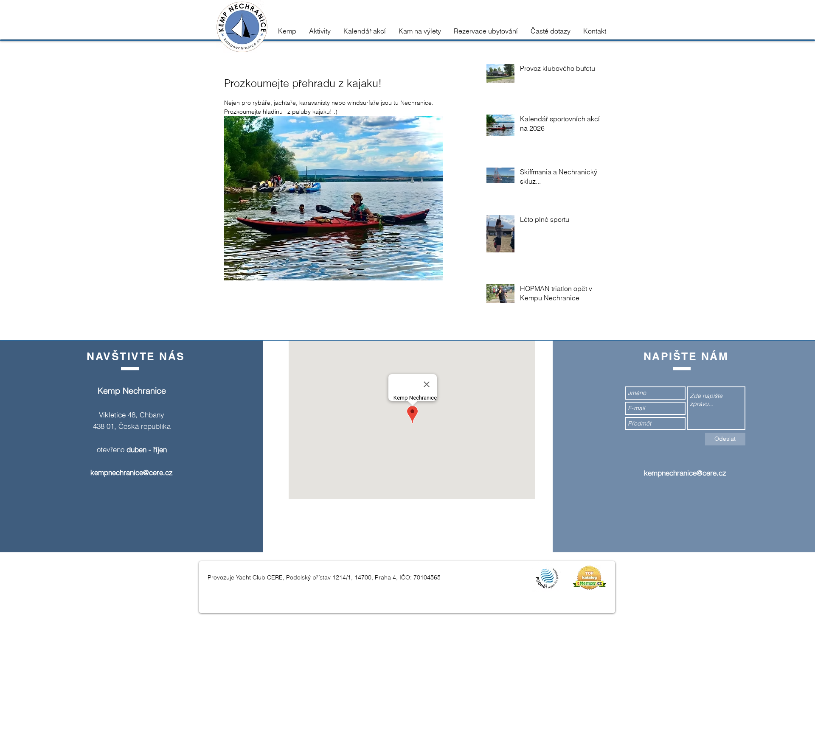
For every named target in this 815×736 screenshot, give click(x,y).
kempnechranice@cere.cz (131, 472)
